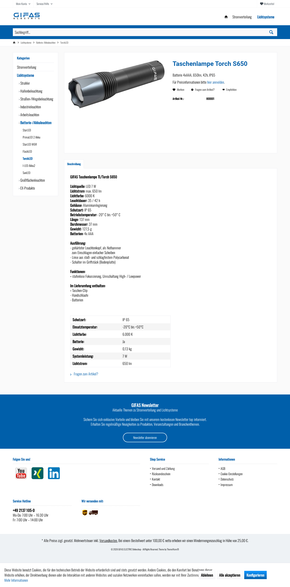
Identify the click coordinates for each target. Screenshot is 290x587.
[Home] (226, 17)
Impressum (227, 484)
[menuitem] (267, 3)
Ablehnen (207, 575)
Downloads (157, 484)
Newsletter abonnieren (145, 437)
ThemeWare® (173, 549)
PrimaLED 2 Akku (31, 137)
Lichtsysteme (25, 75)
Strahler (25, 83)
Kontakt (156, 479)
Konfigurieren (255, 575)
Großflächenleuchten (32, 180)
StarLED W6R (29, 144)
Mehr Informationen (16, 580)
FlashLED (27, 151)
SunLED (26, 172)
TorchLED (27, 158)
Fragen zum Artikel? (205, 89)
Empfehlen (231, 89)
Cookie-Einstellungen (232, 473)
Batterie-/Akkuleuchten (35, 122)
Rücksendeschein (161, 473)
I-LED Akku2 (28, 165)
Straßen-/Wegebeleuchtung (36, 98)
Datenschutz (227, 479)
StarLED (26, 130)
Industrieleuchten (30, 106)
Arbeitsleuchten (29, 114)
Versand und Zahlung (163, 468)
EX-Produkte (27, 188)
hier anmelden (215, 82)
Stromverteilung (26, 67)
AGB (223, 468)
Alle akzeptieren (229, 575)
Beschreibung (74, 164)
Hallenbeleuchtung (31, 90)
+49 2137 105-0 (24, 510)
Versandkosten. (108, 540)
